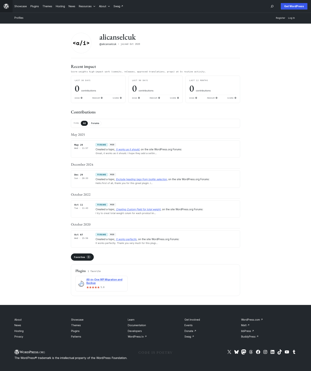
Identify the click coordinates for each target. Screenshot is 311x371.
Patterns (76, 336)
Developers (135, 330)
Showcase (77, 319)
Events (188, 325)
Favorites (81, 257)
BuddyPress (250, 336)
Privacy (18, 336)
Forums (95, 123)
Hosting (19, 330)
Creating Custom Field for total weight (138, 209)
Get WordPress (294, 6)
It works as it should (127, 149)
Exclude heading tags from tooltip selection (141, 179)
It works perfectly (126, 239)
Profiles (18, 17)
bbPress (247, 330)
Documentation (137, 325)
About (18, 319)
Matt (245, 325)
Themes (76, 325)
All (84, 123)
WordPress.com (252, 319)
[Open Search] (272, 6)
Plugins (75, 330)
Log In (291, 18)
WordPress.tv (137, 336)
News (17, 325)
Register (280, 18)
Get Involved (192, 319)
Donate (190, 330)
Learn (131, 319)
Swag (189, 336)
